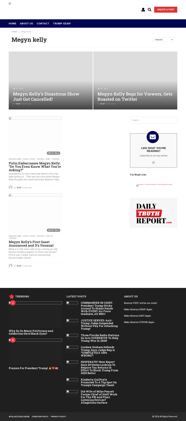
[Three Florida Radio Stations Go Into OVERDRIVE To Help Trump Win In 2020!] (72, 337)
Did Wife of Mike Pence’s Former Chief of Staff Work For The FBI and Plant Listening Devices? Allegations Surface (99, 397)
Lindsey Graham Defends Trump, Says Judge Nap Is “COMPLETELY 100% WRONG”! (98, 351)
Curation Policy (40, 416)
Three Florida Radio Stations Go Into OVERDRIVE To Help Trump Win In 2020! (100, 338)
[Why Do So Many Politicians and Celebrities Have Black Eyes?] (35, 314)
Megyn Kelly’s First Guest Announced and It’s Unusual (31, 243)
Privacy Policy (58, 416)
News (48, 159)
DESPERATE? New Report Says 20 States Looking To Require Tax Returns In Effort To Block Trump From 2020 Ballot (99, 367)
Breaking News (15, 159)
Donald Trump (29, 159)
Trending (56, 159)
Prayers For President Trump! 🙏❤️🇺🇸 (33, 368)
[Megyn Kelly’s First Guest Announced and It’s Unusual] (35, 214)
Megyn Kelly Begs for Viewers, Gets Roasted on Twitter (135, 96)
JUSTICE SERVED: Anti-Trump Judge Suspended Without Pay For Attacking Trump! (99, 325)
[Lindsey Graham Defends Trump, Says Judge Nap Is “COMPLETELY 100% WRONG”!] (72, 349)
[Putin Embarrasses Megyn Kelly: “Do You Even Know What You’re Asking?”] (35, 137)
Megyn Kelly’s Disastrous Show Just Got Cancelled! (46, 96)
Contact (43, 23)
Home (12, 23)
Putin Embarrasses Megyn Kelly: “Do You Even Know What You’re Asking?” (35, 166)
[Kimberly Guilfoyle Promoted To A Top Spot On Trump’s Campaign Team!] (72, 381)
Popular (49, 236)
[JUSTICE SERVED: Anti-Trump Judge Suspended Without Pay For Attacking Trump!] (72, 322)
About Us (26, 23)
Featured (40, 159)
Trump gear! (62, 23)
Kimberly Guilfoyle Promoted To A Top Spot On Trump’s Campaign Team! (99, 382)
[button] (143, 10)
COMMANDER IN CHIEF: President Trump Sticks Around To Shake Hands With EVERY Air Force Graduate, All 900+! (97, 308)
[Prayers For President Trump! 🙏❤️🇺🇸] (35, 352)
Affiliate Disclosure (19, 416)
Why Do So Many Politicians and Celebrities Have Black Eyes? (31, 332)
